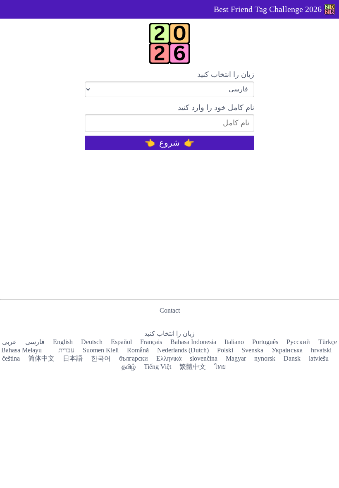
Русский (298, 341)
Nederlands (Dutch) (183, 350)
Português (265, 341)
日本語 (73, 358)
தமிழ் (129, 366)
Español (121, 341)
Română (138, 350)
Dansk (292, 358)
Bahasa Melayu (21, 350)
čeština (11, 358)
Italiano (234, 341)
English (63, 341)
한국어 (101, 358)
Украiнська (287, 350)
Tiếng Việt (157, 366)
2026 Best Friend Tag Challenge (268, 9)
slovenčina (203, 358)
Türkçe (327, 341)
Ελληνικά (168, 358)
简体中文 (41, 358)
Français (151, 341)
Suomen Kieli (101, 350)
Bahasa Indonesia (193, 341)
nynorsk (264, 358)
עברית (66, 350)
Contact (170, 310)
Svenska (252, 350)
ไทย (220, 366)
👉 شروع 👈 (169, 142)
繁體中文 (192, 366)
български (133, 358)
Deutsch (92, 341)
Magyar (236, 358)
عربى (9, 341)
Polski (225, 350)
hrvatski (321, 350)
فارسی (35, 341)
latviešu (319, 358)
